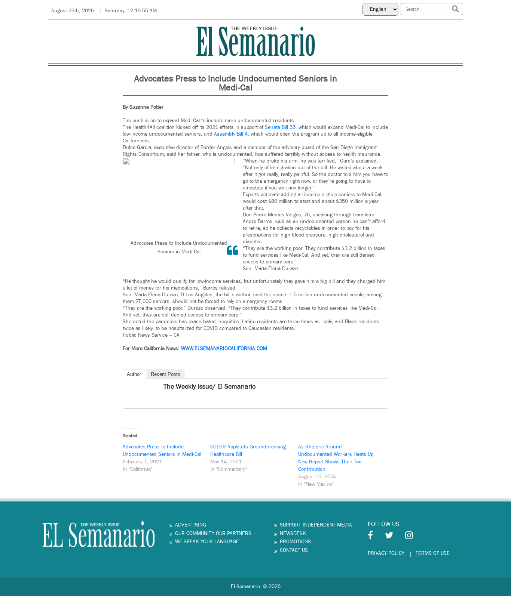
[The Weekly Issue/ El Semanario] (129, 387)
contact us (294, 550)
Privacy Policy (386, 553)
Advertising (190, 525)
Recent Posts (165, 374)
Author (134, 374)
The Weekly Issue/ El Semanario (209, 386)
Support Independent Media (316, 525)
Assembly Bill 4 (231, 134)
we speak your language (207, 541)
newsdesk (293, 533)
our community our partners (213, 533)
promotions (295, 541)
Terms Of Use (433, 553)
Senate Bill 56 (280, 127)
